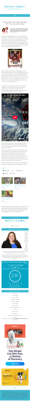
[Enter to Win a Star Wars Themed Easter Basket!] (7, 180)
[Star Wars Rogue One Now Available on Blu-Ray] (20, 180)
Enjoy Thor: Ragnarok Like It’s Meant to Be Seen (7, 199)
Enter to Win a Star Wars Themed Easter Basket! (7, 186)
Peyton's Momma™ (15, 7)
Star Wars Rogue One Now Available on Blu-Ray (19, 186)
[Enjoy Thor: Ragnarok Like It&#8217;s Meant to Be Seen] (7, 193)
